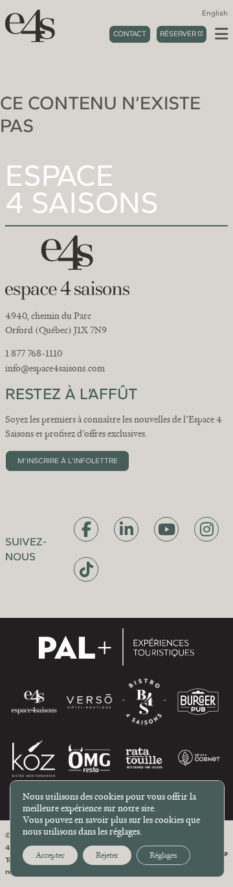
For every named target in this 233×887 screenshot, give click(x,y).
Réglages (163, 855)
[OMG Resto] (89, 758)
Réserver (178, 33)
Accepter (50, 855)
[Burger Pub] (198, 701)
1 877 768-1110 (33, 353)
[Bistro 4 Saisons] (144, 701)
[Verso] (89, 702)
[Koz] (33, 758)
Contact (129, 33)
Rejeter (107, 855)
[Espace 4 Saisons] (26, 25)
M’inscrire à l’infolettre (67, 460)
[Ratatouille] (144, 758)
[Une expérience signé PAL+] (116, 647)
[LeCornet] (199, 758)
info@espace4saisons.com (55, 368)
